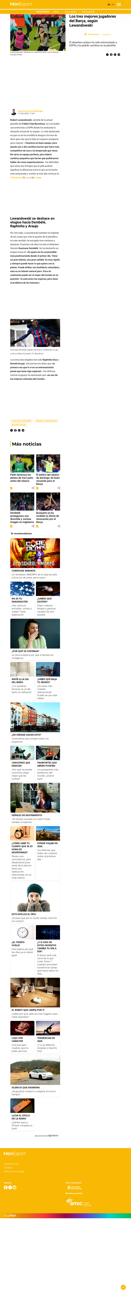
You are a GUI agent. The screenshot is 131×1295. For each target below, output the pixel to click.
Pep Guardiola (88, 11)
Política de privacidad (14, 1171)
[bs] (14, 1189)
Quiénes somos (11, 1164)
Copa (37, 177)
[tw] (10, 1189)
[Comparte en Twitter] (107, 55)
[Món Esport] (16, 8)
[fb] (6, 1189)
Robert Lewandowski (46, 420)
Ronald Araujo (19, 424)
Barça (56, 11)
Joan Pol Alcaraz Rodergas (30, 111)
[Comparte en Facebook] (111, 55)
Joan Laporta (70, 11)
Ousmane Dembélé (21, 420)
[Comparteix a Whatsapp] (115, 55)
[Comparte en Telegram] (119, 55)
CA (113, 4)
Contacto (8, 1167)
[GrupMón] (65, 1215)
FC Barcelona (93, 34)
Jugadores (106, 34)
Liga (27, 177)
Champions (16, 177)
